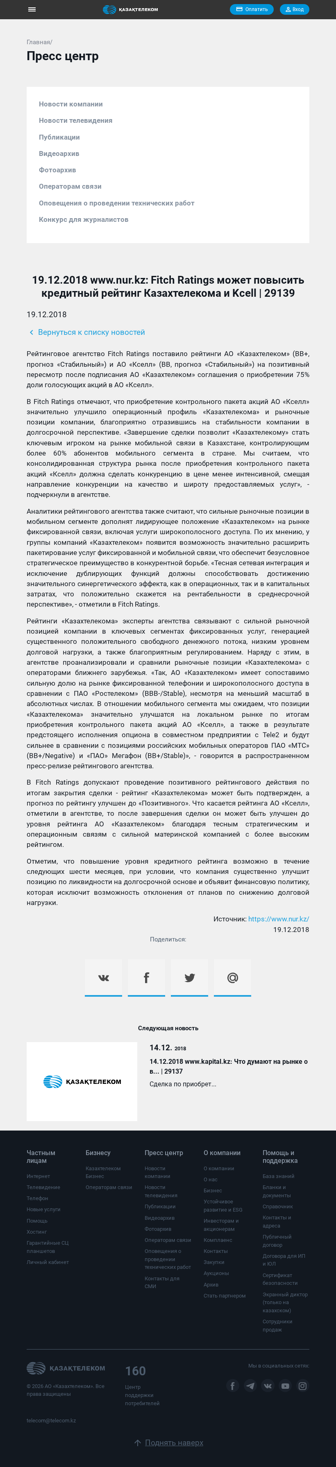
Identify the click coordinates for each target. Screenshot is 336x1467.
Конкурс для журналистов (84, 219)
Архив (211, 1285)
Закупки (214, 1262)
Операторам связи (70, 186)
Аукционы (216, 1273)
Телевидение (43, 1187)
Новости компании (71, 104)
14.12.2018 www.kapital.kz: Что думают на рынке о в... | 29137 (229, 1066)
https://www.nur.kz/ (278, 919)
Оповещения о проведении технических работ (117, 203)
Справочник (278, 1206)
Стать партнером (225, 1296)
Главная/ (39, 42)
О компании (219, 1168)
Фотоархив (57, 170)
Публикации (59, 137)
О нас (211, 1179)
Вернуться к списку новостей (86, 332)
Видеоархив (59, 153)
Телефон (37, 1198)
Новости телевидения (76, 120)
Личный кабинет (48, 1262)
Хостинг (37, 1232)
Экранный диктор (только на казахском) (285, 1302)
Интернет (38, 1176)
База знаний (279, 1176)
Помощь (37, 1221)
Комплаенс (218, 1240)
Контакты (216, 1251)
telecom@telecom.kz (51, 1420)
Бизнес (213, 1190)
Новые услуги (44, 1209)
